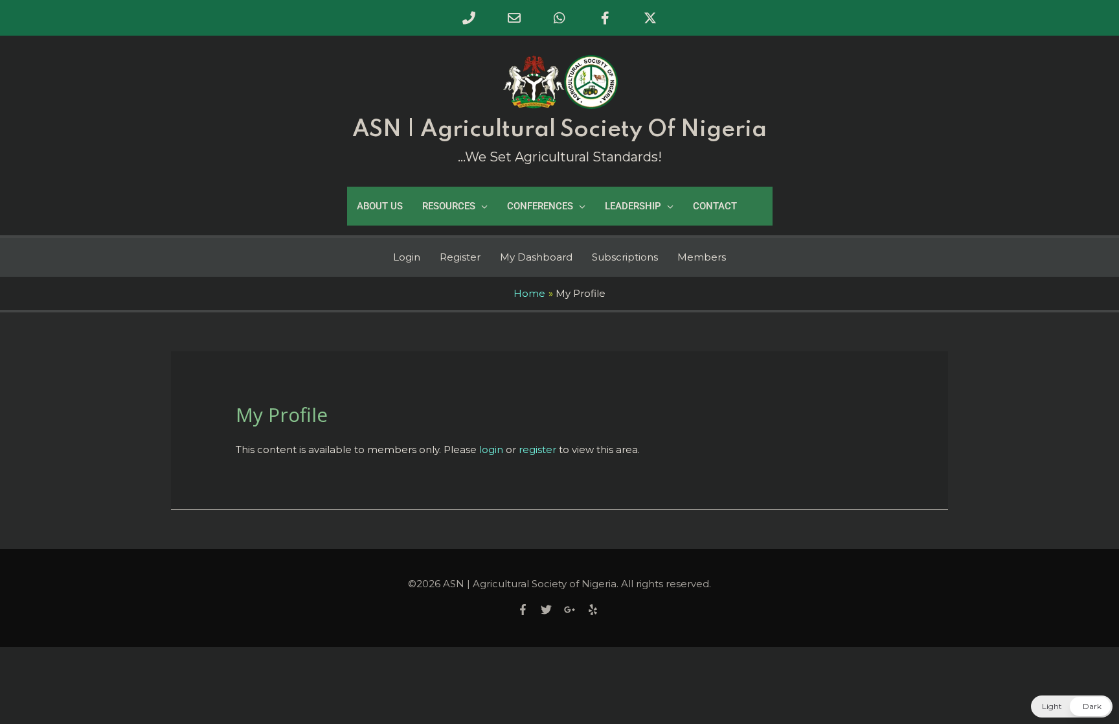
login (491, 449)
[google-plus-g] (574, 609)
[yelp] (594, 609)
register (537, 449)
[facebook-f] (527, 609)
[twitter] (551, 609)
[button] (1072, 706)
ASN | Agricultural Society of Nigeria (559, 129)
